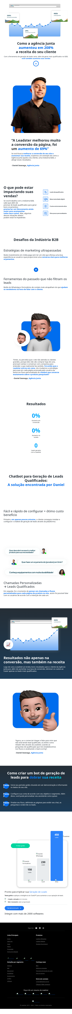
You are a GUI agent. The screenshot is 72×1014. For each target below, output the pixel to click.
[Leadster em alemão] (19, 959)
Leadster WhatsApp (41, 939)
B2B (8, 968)
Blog (37, 966)
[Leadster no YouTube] (36, 928)
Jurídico (9, 978)
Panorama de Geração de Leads (44, 971)
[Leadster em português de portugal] (33, 959)
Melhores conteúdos (41, 968)
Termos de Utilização (12, 952)
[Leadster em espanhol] (26, 959)
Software (9, 981)
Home (8, 939)
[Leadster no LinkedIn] (40, 928)
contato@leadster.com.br (42, 981)
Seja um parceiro (40, 973)
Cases (8, 944)
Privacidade (10, 949)
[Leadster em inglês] (11, 959)
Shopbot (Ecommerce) (42, 944)
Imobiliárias (10, 973)
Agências (9, 966)
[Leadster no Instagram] (43, 928)
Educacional (10, 971)
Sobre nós (9, 941)
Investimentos (11, 976)
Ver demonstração (13, 908)
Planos (9, 946)
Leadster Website (40, 941)
